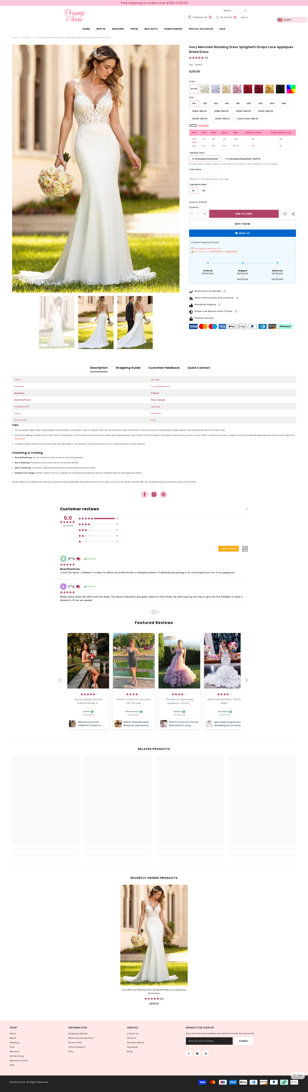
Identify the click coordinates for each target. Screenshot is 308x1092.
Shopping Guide (128, 368)
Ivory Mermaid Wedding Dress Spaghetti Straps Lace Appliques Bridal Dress (154, 991)
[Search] (235, 10)
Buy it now (242, 223)
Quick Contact (199, 368)
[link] (285, 214)
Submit (243, 1041)
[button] (150, 612)
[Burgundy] (259, 89)
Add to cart (244, 213)
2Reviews (67, 525)
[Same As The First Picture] (194, 89)
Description (99, 368)
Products (26, 37)
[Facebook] (144, 494)
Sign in (244, 17)
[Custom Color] (291, 89)
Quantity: (194, 207)
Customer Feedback (164, 368)
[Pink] (237, 89)
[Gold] (269, 89)
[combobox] (232, 10)
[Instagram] (154, 494)
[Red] (248, 89)
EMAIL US (244, 233)
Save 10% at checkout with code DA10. (154, 3)
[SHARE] (292, 214)
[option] (154, 3)
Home (15, 37)
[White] (215, 89)
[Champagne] (226, 89)
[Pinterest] (163, 494)
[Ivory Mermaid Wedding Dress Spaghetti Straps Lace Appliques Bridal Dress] (154, 935)
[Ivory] (205, 89)
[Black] (280, 89)
